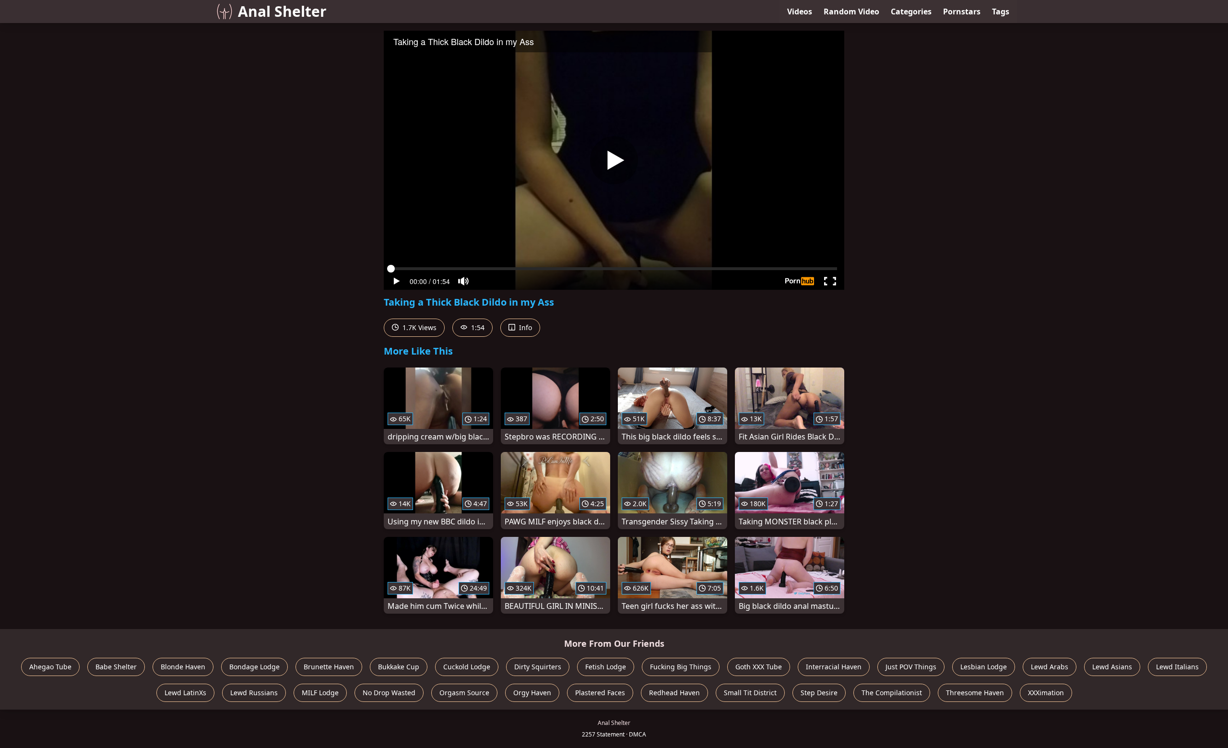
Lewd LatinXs (185, 692)
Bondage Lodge (254, 666)
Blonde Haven (183, 666)
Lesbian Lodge (983, 666)
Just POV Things (911, 666)
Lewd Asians (1112, 666)
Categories (911, 11)
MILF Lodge (320, 692)
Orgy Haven (532, 692)
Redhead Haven (674, 692)
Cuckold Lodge (466, 666)
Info (524, 327)
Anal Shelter (282, 11)
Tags (1000, 11)
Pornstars (961, 11)
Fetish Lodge (605, 666)
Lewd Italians (1177, 666)
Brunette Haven (329, 666)
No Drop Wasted (389, 692)
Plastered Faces (600, 692)
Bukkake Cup (398, 666)
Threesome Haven (975, 692)
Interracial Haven (834, 666)
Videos (799, 11)
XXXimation (1046, 692)
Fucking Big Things (680, 666)
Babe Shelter (116, 666)
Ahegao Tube (50, 666)
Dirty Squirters (537, 666)
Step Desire (819, 692)
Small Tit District (750, 692)
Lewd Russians (254, 692)
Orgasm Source (464, 692)
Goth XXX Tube (758, 666)
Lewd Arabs (1049, 666)
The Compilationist (892, 692)
